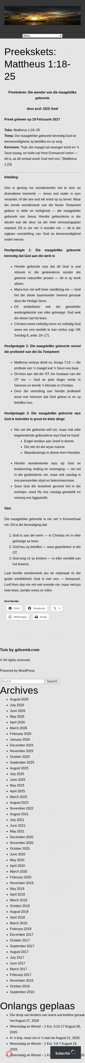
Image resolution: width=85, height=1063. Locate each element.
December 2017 (21, 934)
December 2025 (21, 745)
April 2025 (17, 791)
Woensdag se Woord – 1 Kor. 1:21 (35, 1055)
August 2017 (19, 952)
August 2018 (19, 911)
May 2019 (17, 888)
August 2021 (19, 814)
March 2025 (18, 797)
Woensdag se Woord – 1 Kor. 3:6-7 (35, 1043)
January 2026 (20, 739)
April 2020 (17, 865)
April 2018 (17, 917)
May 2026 (17, 716)
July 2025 (17, 774)
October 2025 (20, 756)
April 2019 (17, 894)
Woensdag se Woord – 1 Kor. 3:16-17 (37, 1026)
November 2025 (21, 751)
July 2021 (17, 820)
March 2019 (18, 900)
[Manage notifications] (9, 1054)
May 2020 (17, 860)
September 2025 (22, 762)
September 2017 (22, 946)
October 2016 (20, 986)
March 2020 (18, 871)
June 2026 (17, 711)
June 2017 (17, 963)
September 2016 (22, 992)
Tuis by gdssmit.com (19, 650)
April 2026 (17, 722)
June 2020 (17, 854)
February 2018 (20, 929)
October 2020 (20, 848)
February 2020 (20, 877)
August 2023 (19, 802)
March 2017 (18, 969)
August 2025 (19, 768)
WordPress (26, 670)
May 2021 (17, 831)
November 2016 (21, 980)
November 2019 (21, 883)
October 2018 (20, 906)
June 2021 (17, 825)
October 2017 (20, 940)
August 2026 (19, 699)
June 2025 (17, 779)
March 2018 (18, 923)
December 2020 (21, 837)
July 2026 (17, 705)
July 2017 (17, 957)
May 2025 (17, 785)
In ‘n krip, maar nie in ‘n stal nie (32, 1038)
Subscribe (63, 1053)
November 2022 (21, 808)
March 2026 (18, 728)
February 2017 (20, 975)
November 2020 (21, 843)
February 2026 (20, 734)
